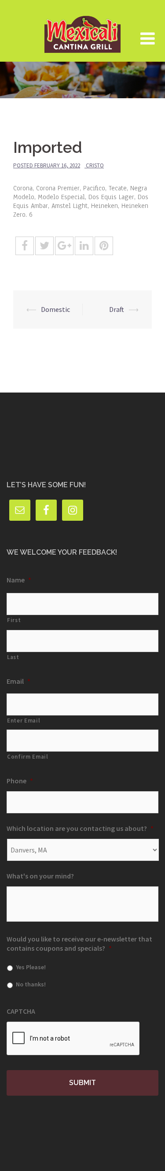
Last (13, 657)
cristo (95, 165)
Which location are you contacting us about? (80, 828)
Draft (116, 309)
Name (19, 579)
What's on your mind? (40, 875)
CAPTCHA (21, 1011)
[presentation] (73, 1039)
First (14, 620)
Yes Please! (31, 967)
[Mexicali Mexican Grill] (82, 30)
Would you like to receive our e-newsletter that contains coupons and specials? (79, 943)
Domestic (55, 309)
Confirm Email (27, 756)
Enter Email (23, 720)
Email (18, 681)
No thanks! (31, 984)
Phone (20, 780)
